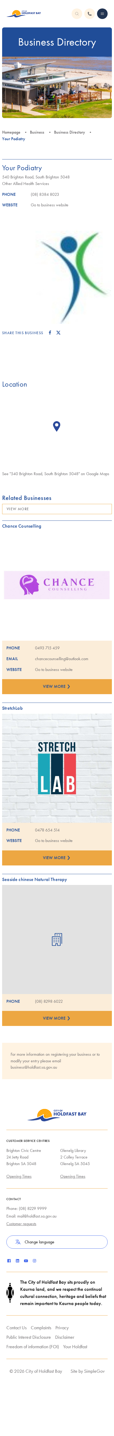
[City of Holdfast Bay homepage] (23, 14)
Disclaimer (64, 1337)
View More (18, 509)
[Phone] (102, 13)
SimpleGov (94, 1371)
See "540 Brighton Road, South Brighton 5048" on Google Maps (55, 473)
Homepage (11, 132)
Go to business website (49, 205)
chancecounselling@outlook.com (61, 658)
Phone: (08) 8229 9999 (26, 1208)
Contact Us (16, 1328)
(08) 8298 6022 (49, 1001)
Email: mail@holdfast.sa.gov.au (31, 1216)
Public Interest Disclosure (28, 1337)
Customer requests (21, 1223)
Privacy (62, 1328)
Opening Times (19, 1176)
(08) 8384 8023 (45, 194)
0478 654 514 (47, 830)
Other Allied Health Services (25, 183)
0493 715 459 (47, 648)
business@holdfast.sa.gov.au (34, 1067)
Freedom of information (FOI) (32, 1346)
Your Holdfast (75, 1346)
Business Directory (69, 132)
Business (37, 132)
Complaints (41, 1328)
